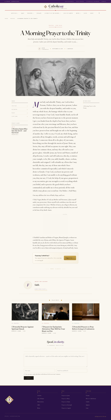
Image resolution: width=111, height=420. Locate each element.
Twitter (14, 106)
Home (6, 18)
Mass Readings (69, 1)
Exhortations (40, 401)
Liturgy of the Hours (52, 13)
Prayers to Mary (66, 398)
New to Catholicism (91, 398)
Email (13, 112)
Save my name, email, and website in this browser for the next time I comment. (43, 374)
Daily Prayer (80, 1)
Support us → (70, 258)
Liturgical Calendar (92, 1)
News (78, 13)
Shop (91, 13)
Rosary (39, 13)
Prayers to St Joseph (67, 405)
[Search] (99, 13)
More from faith (40, 289)
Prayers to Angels (66, 408)
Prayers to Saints (66, 401)
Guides (87, 401)
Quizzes (88, 405)
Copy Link (14, 116)
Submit (28, 378)
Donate (104, 1)
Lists (85, 13)
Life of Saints (68, 13)
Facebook (14, 109)
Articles (14, 13)
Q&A (38, 405)
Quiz (22, 13)
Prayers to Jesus (66, 395)
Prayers (30, 13)
